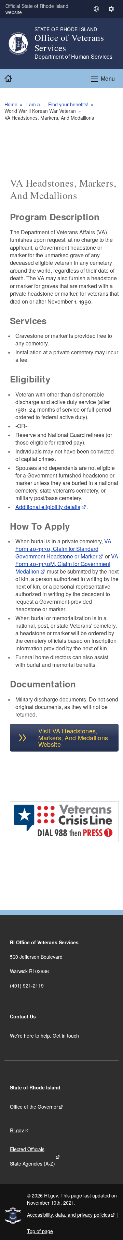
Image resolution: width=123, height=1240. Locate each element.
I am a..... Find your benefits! (57, 104)
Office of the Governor (34, 1106)
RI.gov (17, 1130)
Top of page (40, 1231)
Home (10, 104)
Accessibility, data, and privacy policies (68, 1214)
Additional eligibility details (47, 507)
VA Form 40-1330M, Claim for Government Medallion (66, 563)
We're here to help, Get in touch (44, 1035)
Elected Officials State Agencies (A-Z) (32, 1156)
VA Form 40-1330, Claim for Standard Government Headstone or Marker (63, 548)
